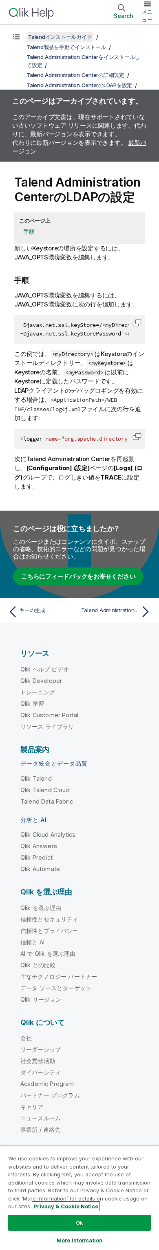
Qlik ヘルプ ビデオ (44, 669)
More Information (79, 1240)
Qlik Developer (41, 680)
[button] (137, 323)
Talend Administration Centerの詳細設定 (75, 75)
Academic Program (47, 1083)
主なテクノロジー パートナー (58, 976)
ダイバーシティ (40, 1072)
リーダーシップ (40, 1049)
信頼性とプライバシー (49, 930)
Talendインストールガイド (60, 37)
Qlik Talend (36, 778)
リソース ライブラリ (47, 726)
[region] (79, 1198)
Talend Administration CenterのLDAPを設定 (79, 85)
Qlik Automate (40, 868)
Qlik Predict (36, 857)
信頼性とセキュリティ (49, 919)
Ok (79, 1222)
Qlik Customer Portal (49, 715)
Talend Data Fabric (46, 801)
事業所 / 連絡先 (40, 1129)
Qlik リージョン (41, 999)
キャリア (32, 1106)
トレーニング (37, 692)
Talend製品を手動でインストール (66, 47)
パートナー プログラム (50, 1095)
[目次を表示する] (16, 37)
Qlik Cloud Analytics (47, 834)
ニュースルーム (40, 1118)
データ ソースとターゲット (55, 987)
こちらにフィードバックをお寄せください (78, 576)
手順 (29, 231)
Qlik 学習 (32, 703)
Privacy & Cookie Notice (65, 1206)
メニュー (147, 15)
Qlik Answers (38, 845)
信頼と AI (32, 942)
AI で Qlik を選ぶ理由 (47, 953)
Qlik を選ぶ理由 (41, 907)
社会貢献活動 (37, 1060)
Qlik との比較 (37, 965)
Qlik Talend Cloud (45, 789)
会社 (26, 1037)
